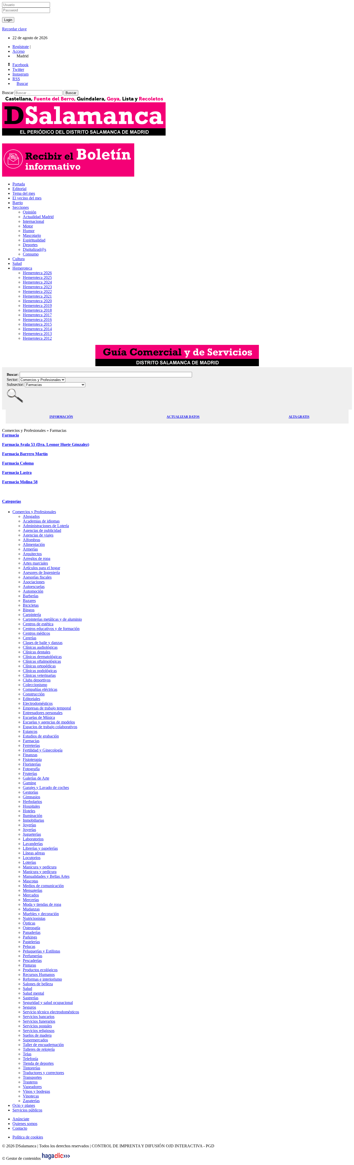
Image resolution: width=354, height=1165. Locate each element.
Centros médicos (36, 633)
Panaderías (31, 932)
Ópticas (29, 923)
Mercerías (31, 900)
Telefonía (30, 1058)
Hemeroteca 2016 (37, 319)
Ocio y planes (23, 1105)
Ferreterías (31, 745)
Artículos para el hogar (41, 568)
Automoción (33, 591)
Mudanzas (31, 909)
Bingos (28, 610)
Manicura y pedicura (39, 867)
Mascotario (32, 235)
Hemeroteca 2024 (37, 282)
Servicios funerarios (39, 1021)
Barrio (17, 202)
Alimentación (34, 544)
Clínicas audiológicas (40, 647)
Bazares (29, 600)
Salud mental (33, 993)
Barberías (30, 596)
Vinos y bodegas (36, 1091)
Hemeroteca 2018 (37, 310)
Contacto (19, 1128)
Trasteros (30, 1082)
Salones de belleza (38, 984)
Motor (28, 226)
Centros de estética (38, 624)
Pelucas (29, 946)
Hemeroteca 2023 (37, 287)
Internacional (33, 221)
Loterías (29, 862)
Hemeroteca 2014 (37, 329)
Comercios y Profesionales (34, 512)
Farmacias (31, 741)
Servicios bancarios (38, 1016)
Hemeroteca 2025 (37, 277)
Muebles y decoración (41, 914)
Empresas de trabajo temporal (47, 708)
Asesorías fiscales (37, 577)
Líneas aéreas (34, 853)
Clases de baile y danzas (42, 642)
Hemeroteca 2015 (37, 324)
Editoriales (31, 699)
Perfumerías (32, 956)
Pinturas (29, 965)
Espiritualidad (34, 240)
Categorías (11, 501)
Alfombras (31, 540)
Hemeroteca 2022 (37, 291)
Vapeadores (32, 1086)
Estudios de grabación (41, 736)
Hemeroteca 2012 (37, 338)
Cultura (18, 259)
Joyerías (29, 825)
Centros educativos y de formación (51, 628)
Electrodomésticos (38, 703)
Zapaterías (31, 1101)
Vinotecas (31, 1096)
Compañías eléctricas (40, 689)
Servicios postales (37, 1026)
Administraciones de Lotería (46, 526)
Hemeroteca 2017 (37, 315)
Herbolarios (32, 801)
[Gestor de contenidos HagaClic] (56, 1158)
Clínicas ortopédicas (39, 666)
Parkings (30, 937)
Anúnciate (20, 1119)
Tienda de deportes (38, 1063)
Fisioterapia (32, 759)
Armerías (30, 549)
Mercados (31, 895)
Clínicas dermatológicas (42, 656)
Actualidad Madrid (38, 217)
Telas (27, 1054)
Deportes (30, 245)
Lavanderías (33, 843)
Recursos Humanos (39, 974)
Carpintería (32, 614)
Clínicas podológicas (40, 670)
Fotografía (31, 769)
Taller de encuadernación (43, 1044)
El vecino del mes (26, 198)
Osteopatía (31, 928)
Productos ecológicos (40, 970)
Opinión (29, 212)
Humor (28, 231)
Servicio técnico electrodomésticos (51, 1012)
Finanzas (30, 755)
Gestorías (30, 792)
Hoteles (29, 811)
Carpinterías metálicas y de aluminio (52, 619)
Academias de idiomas (41, 521)
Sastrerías (30, 998)
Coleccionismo (35, 684)
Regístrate (20, 46)
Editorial (19, 188)
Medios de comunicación (43, 885)
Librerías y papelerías (40, 848)
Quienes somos (24, 1123)
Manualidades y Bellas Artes (46, 876)
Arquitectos (32, 554)
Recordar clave (14, 29)
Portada (18, 184)
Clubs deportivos (37, 680)
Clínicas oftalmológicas (42, 661)
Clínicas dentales (36, 652)
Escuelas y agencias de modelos (49, 722)
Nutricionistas (34, 918)
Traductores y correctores (43, 1072)
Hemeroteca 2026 (37, 273)
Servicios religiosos (38, 1030)
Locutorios (31, 857)
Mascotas (30, 881)
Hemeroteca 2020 (37, 301)
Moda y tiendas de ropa (42, 904)
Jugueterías (32, 834)
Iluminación (32, 815)
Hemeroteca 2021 (37, 296)
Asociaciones (34, 582)
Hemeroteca (22, 268)
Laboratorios (33, 839)
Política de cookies (27, 1137)
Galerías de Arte (36, 778)
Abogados (31, 516)
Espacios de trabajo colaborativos (50, 727)
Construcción (34, 694)
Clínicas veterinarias (39, 675)
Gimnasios (31, 797)
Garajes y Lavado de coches (46, 787)
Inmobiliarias (33, 820)
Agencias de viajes (38, 535)
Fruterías (30, 773)
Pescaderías (32, 960)
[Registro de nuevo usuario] (68, 175)
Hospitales (31, 806)
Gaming (29, 783)
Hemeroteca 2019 (37, 305)
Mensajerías (32, 890)
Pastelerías (31, 942)
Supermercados (35, 1040)
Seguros (29, 1007)
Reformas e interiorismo (42, 979)
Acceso (18, 51)
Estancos (30, 731)
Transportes (32, 1077)
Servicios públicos (27, 1110)
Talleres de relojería (39, 1049)
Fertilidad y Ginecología (42, 750)
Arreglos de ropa (36, 558)
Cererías (29, 638)
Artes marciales (35, 563)
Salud (17, 263)
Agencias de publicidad (42, 530)
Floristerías (32, 764)
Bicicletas (31, 605)
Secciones (20, 207)
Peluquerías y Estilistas (41, 951)
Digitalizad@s (34, 249)
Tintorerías (31, 1068)
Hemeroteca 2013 (37, 333)
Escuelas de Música (39, 717)
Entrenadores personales (42, 713)
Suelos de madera (37, 1035)
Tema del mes (23, 193)
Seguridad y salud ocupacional (48, 1002)
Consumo (31, 254)
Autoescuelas (34, 586)
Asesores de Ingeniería (41, 572)
